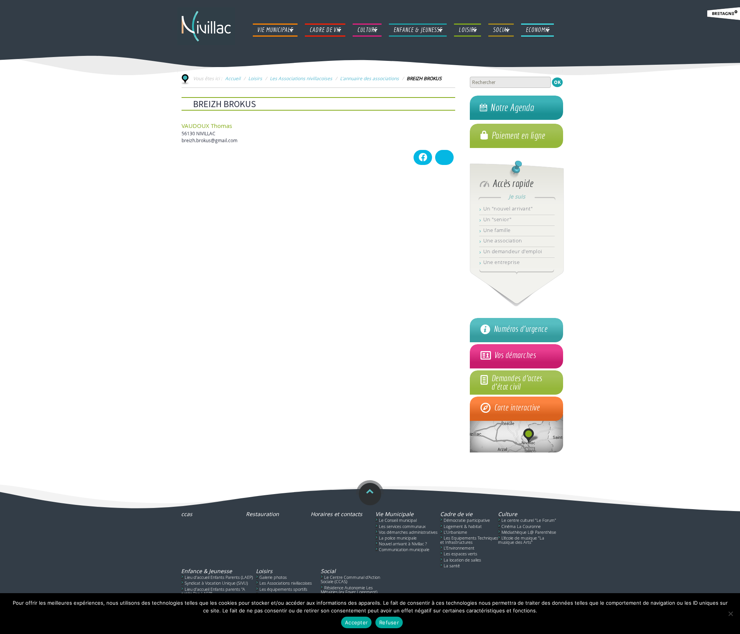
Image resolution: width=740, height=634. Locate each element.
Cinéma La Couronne (521, 526)
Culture (507, 514)
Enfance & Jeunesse (206, 571)
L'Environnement (459, 548)
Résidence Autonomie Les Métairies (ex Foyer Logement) (349, 590)
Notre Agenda (512, 107)
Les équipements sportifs (283, 589)
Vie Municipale (394, 514)
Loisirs (255, 78)
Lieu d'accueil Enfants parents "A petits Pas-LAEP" (213, 591)
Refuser (389, 622)
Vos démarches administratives (408, 532)
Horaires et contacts (336, 514)
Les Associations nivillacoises (301, 78)
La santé (452, 565)
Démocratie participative (467, 520)
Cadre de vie (456, 514)
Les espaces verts (460, 554)
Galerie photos (273, 577)
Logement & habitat (463, 526)
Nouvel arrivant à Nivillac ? (403, 544)
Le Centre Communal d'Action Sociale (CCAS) (350, 579)
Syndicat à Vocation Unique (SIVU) (216, 583)
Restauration (262, 514)
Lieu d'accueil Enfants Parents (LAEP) (219, 577)
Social (328, 571)
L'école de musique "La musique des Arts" (521, 540)
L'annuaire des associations (369, 78)
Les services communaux (402, 526)
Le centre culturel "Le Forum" (528, 520)
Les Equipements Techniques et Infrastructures (469, 540)
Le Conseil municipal (398, 520)
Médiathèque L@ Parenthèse (528, 532)
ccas (186, 514)
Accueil (232, 78)
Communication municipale (404, 549)
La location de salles (462, 560)
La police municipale (398, 538)
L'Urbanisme (455, 532)
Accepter (356, 622)
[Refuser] (730, 613)
